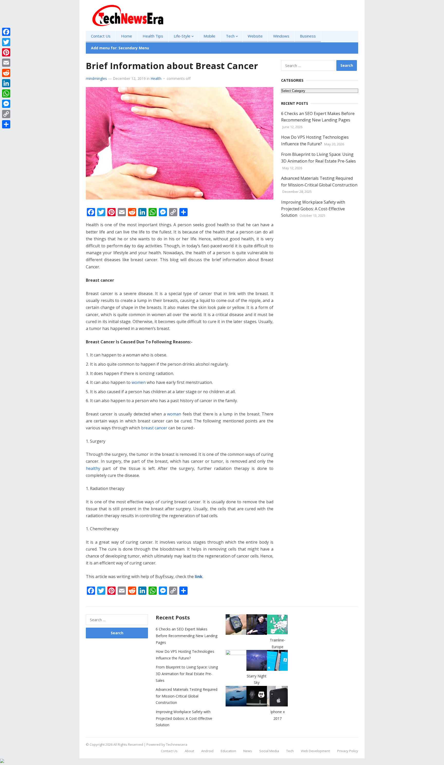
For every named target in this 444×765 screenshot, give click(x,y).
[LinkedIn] (6, 83)
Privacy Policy (347, 751)
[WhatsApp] (6, 93)
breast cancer (154, 428)
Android (207, 751)
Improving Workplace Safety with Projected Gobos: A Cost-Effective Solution (313, 208)
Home (126, 36)
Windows (281, 36)
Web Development (315, 751)
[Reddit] (6, 73)
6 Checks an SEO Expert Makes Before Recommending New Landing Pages (186, 636)
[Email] (6, 63)
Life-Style (182, 36)
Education (228, 751)
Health (156, 78)
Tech (230, 36)
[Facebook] (6, 32)
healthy (93, 468)
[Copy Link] (6, 114)
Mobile (209, 36)
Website (255, 36)
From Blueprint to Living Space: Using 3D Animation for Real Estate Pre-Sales (187, 674)
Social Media (269, 751)
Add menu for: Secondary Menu (120, 47)
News (247, 751)
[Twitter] (6, 42)
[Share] (6, 124)
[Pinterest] (6, 52)
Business (308, 36)
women (139, 382)
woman (174, 414)
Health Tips (153, 36)
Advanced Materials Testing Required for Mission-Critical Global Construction (186, 696)
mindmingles (96, 78)
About (189, 751)
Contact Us (100, 36)
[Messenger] (6, 104)
